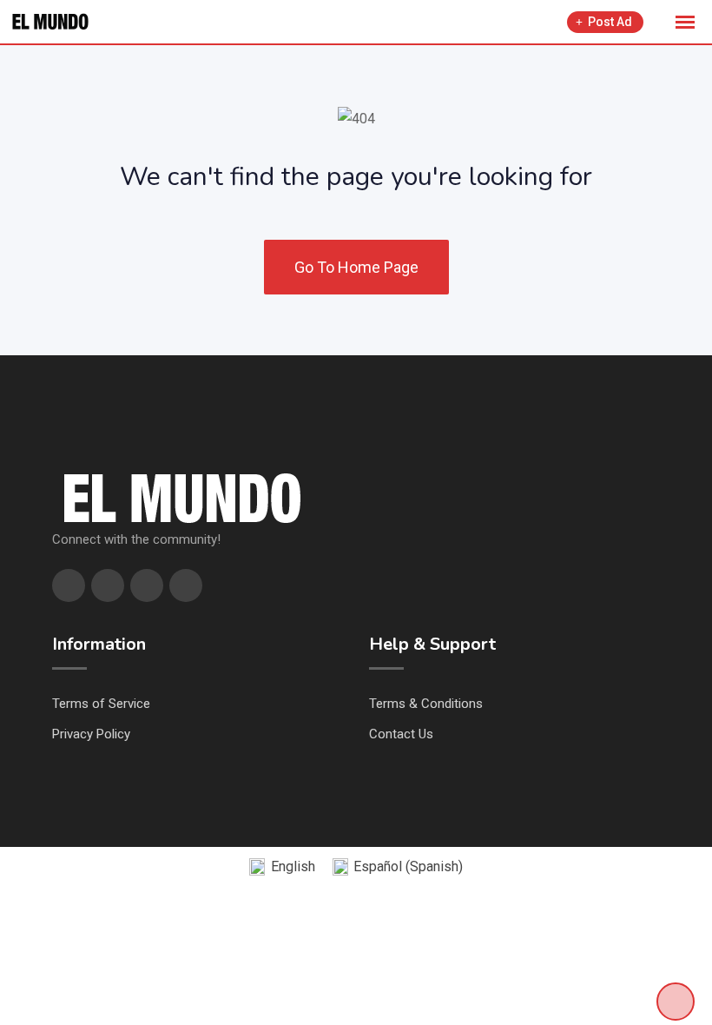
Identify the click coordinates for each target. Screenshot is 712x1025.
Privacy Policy (91, 734)
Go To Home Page (356, 267)
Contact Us (401, 734)
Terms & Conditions (426, 703)
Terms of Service (101, 703)
